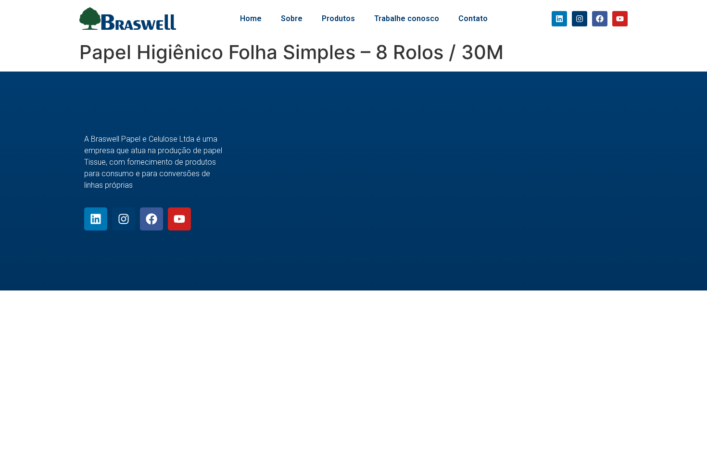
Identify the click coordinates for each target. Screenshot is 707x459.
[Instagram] (579, 18)
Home (251, 18)
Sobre (292, 18)
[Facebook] (599, 18)
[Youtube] (620, 18)
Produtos (338, 18)
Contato (473, 18)
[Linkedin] (559, 18)
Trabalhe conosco (406, 18)
